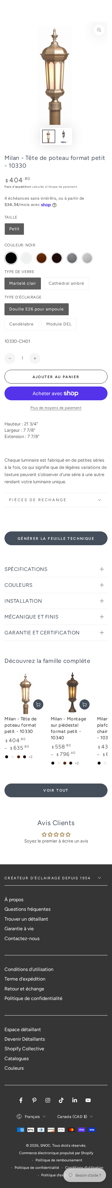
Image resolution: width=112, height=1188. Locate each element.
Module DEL (59, 326)
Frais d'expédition (17, 187)
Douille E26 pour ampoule (36, 311)
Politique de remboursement (59, 1160)
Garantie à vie (19, 928)
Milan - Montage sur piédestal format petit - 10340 (68, 728)
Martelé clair (22, 285)
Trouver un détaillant (26, 919)
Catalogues (16, 1058)
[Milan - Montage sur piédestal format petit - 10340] (72, 692)
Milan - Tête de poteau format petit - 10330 (20, 725)
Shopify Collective (24, 1048)
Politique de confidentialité (33, 998)
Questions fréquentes (27, 909)
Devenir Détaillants (24, 1039)
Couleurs (14, 1068)
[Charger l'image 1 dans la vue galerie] (48, 136)
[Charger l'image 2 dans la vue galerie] (63, 136)
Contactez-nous (21, 938)
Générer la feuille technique (56, 539)
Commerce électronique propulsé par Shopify (56, 1153)
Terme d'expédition (24, 979)
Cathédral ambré (66, 285)
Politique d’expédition (59, 1175)
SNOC (45, 1145)
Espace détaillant (22, 1029)
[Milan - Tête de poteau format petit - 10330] (26, 692)
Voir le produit (38, 704)
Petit (14, 228)
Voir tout (56, 790)
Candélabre (22, 326)
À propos (13, 899)
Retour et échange (24, 989)
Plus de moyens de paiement (56, 408)
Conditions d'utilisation (28, 969)
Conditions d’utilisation (84, 1168)
